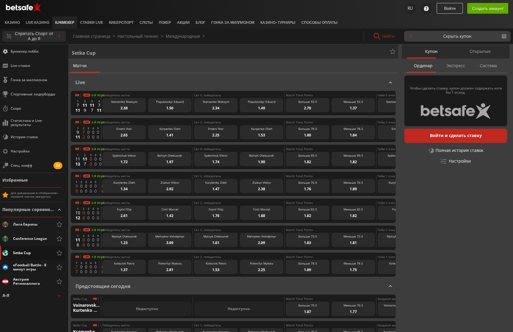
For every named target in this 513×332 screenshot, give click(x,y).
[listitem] (12, 23)
